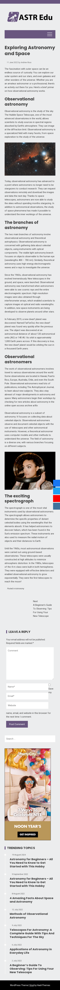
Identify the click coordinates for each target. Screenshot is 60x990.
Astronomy (19, 589)
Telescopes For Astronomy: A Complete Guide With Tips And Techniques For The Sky (32, 933)
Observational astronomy (17, 111)
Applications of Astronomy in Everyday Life (31, 951)
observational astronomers (39, 511)
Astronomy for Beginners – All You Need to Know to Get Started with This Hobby (31, 862)
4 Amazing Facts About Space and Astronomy (31, 900)
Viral (32, 985)
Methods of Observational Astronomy (29, 915)
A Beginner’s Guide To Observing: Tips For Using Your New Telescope (42, 608)
